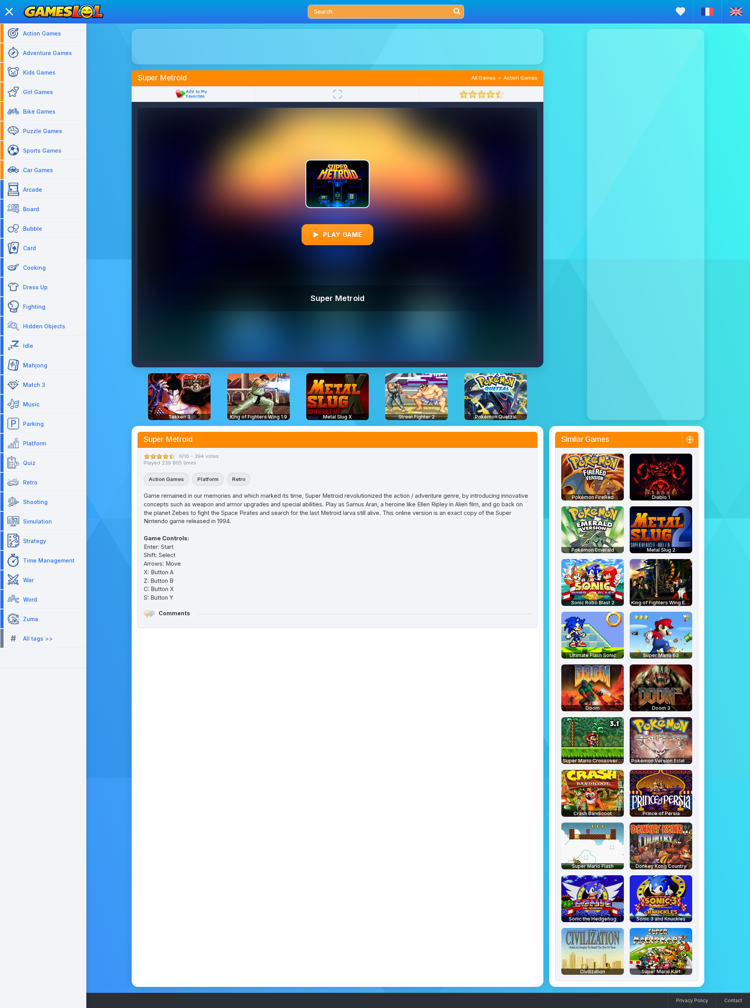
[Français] (707, 11)
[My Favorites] (680, 11)
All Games (483, 78)
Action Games (521, 78)
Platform (208, 479)
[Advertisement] (337, 46)
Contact (733, 1000)
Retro (238, 479)
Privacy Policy (692, 1000)
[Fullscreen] (337, 94)
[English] (735, 11)
